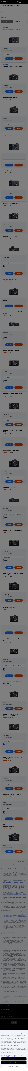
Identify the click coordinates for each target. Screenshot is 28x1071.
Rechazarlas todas (14, 1062)
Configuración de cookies (13, 1066)
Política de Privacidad (11, 1056)
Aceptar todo (14, 1059)
